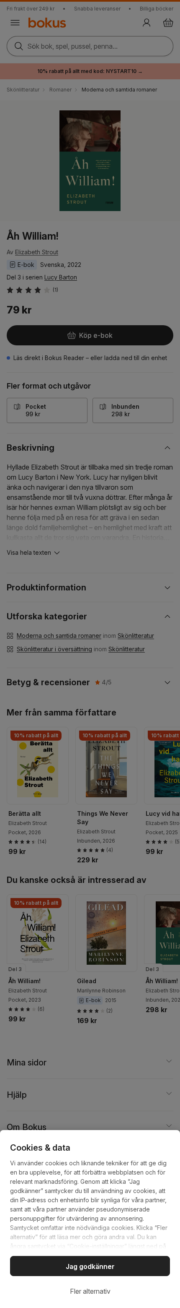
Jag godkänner (90, 1266)
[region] (90, 1219)
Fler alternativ (90, 1291)
